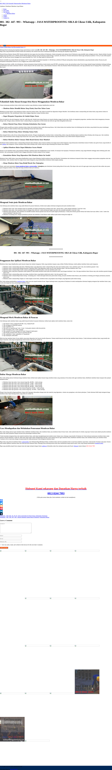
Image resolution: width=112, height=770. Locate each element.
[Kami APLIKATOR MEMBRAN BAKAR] (87, 598)
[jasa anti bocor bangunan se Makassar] (37, 741)
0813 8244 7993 (56, 493)
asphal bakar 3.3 (21, 47)
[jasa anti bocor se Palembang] (12, 741)
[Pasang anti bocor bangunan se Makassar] (87, 646)
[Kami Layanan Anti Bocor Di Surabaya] (12, 646)
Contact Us (6, 18)
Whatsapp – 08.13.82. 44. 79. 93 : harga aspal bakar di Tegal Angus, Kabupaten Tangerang (23, 515)
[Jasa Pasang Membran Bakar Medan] (87, 551)
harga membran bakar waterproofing (26, 166)
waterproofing (25, 441)
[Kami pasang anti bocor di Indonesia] (87, 693)
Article (5, 15)
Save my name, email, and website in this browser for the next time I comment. (22, 544)
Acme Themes (14, 769)
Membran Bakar (11, 13)
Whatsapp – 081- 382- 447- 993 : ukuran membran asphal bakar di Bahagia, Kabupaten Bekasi (24, 517)
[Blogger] (56, 506)
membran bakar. (99, 443)
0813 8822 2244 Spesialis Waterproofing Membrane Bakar (15, 3)
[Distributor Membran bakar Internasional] (12, 551)
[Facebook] (56, 500)
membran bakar (21, 281)
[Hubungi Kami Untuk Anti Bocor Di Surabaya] (12, 598)
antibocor (44, 446)
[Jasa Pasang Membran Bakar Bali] (62, 551)
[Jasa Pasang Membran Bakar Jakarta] (37, 598)
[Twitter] (56, 503)
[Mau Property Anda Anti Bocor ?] (62, 693)
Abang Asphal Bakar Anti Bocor (8, 47)
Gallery (5, 16)
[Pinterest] (56, 508)
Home (4, 9)
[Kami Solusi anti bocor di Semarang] (37, 693)
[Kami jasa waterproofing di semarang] (62, 646)
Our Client (6, 10)
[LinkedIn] (56, 511)
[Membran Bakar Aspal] (37, 551)
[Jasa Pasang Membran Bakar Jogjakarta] (37, 646)
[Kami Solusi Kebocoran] (62, 598)
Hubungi (76, 446)
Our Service (6, 12)
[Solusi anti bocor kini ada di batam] (12, 693)
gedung (4, 144)
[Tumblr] (56, 513)
